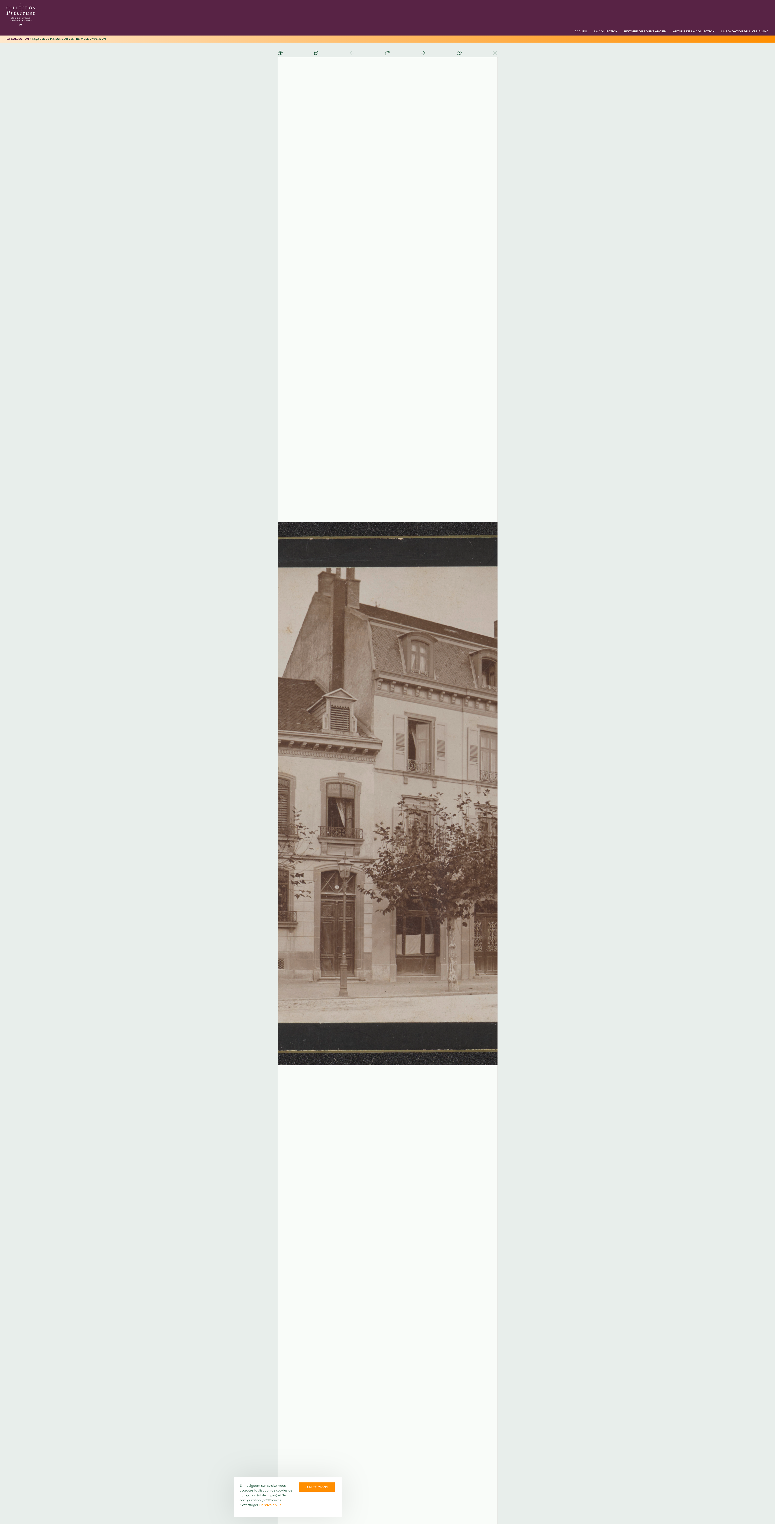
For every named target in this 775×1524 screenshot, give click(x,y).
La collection (605, 31)
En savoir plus (270, 1505)
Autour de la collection (693, 31)
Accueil (581, 31)
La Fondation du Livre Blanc (745, 31)
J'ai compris (317, 1487)
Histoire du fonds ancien (645, 31)
